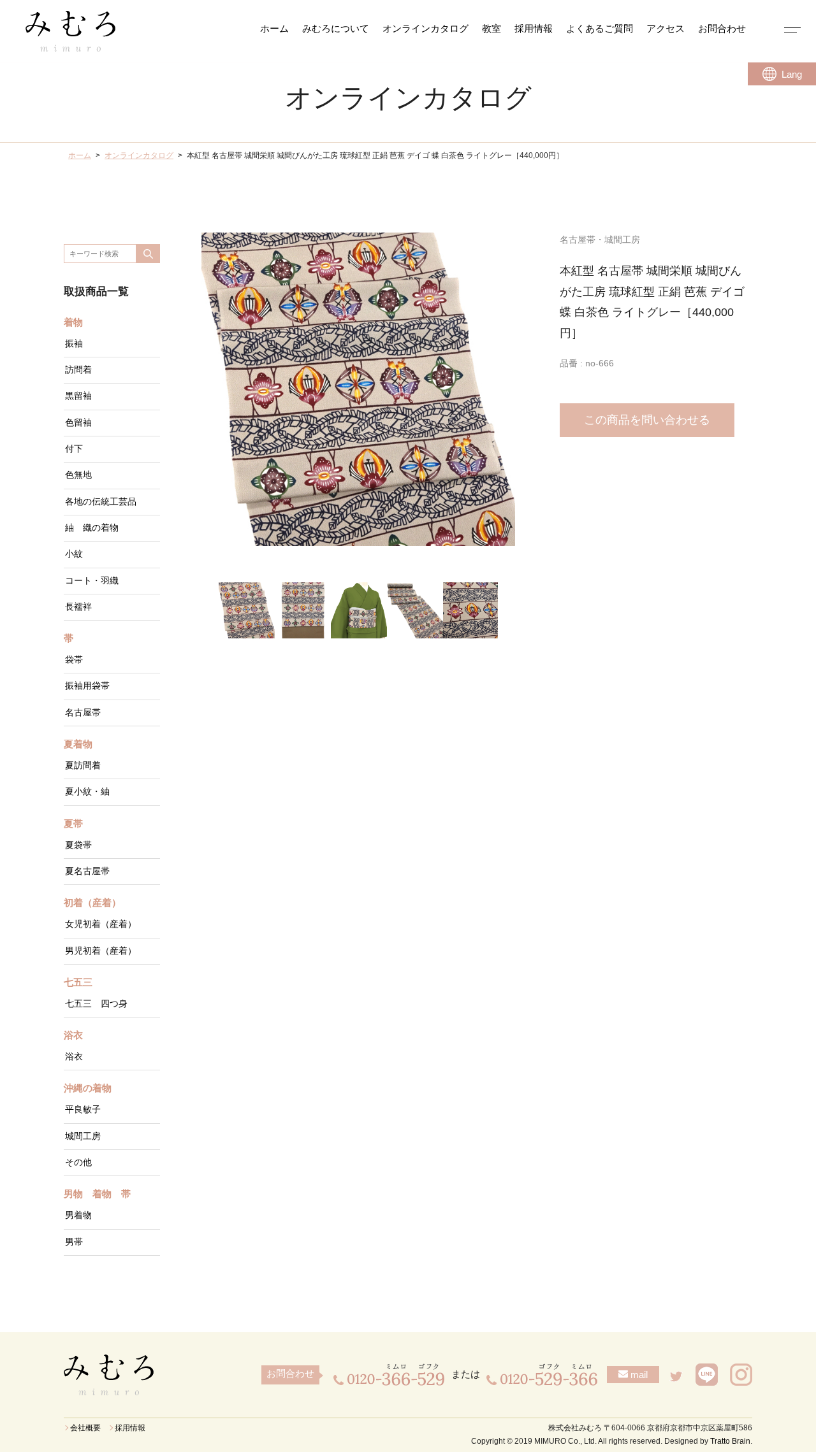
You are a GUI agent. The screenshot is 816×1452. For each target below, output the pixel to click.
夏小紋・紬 (87, 791)
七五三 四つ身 (96, 1004)
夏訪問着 (83, 765)
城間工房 (83, 1136)
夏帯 (73, 824)
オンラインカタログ (425, 29)
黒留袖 (78, 396)
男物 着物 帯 (97, 1194)
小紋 (74, 554)
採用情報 (533, 29)
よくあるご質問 (599, 29)
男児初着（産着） (100, 951)
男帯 (74, 1242)
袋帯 (74, 660)
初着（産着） (92, 903)
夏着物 (78, 744)
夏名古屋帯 (87, 871)
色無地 (78, 475)
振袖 (74, 344)
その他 (78, 1162)
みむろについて (335, 29)
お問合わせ (722, 29)
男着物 (78, 1215)
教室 (491, 29)
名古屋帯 (83, 712)
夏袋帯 (78, 845)
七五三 (78, 982)
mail (638, 1374)
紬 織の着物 (92, 528)
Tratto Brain (730, 1441)
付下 (74, 449)
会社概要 (85, 1427)
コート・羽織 (92, 581)
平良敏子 (83, 1109)
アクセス (665, 29)
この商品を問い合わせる (647, 419)
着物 (73, 322)
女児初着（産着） (100, 924)
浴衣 (73, 1035)
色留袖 (78, 423)
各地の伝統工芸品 (100, 502)
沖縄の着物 (88, 1088)
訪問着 (78, 370)
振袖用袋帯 (87, 686)
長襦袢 (78, 607)
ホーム (274, 29)
